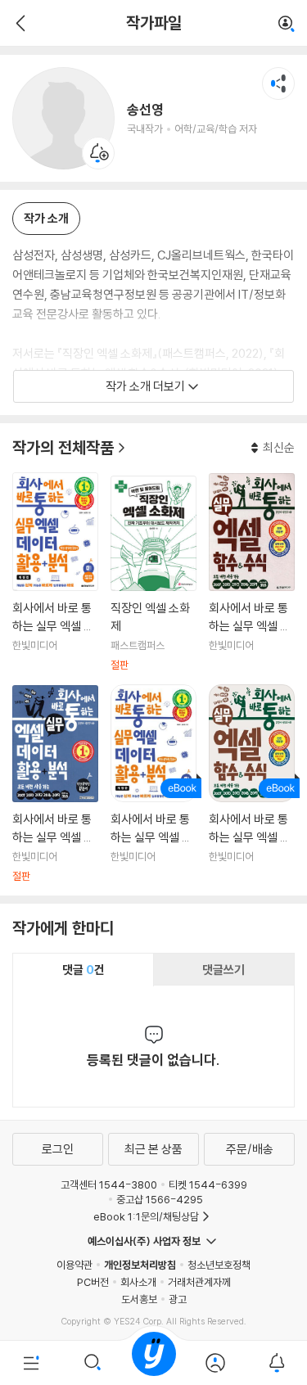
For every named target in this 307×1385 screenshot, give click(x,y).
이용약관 (74, 1264)
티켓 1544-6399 (208, 1184)
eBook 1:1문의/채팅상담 (146, 1216)
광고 (178, 1299)
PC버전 (93, 1281)
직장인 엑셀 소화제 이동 (153, 574)
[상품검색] (92, 1363)
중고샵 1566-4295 (159, 1199)
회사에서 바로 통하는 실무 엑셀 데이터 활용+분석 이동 (55, 572)
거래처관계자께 (199, 1281)
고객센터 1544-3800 (109, 1184)
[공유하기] (278, 83)
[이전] (18, 22)
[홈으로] (154, 1363)
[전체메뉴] (31, 1363)
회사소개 (138, 1281)
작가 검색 (286, 24)
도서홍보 (139, 1299)
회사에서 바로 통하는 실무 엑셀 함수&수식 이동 (252, 572)
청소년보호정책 (219, 1264)
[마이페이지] (215, 1363)
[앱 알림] (276, 1363)
